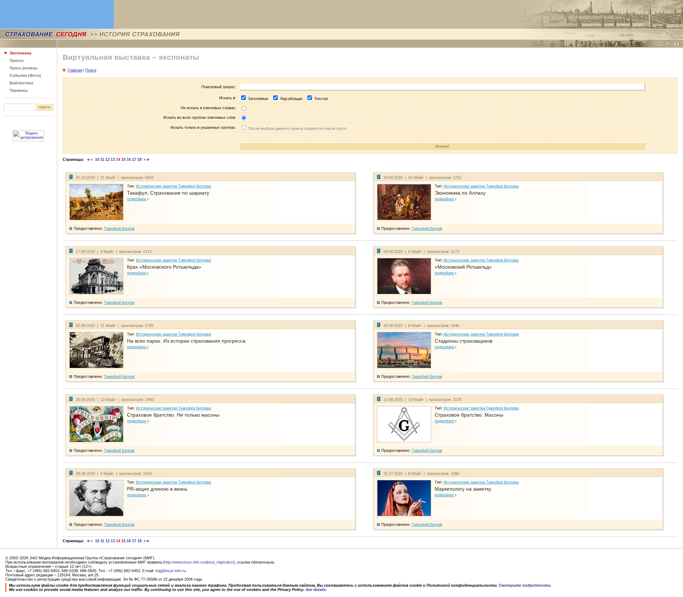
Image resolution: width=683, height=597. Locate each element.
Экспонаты (20, 53)
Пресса (16, 60)
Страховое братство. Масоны (469, 415)
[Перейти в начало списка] (88, 159)
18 (139, 159)
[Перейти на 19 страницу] (144, 159)
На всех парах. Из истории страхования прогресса (186, 341)
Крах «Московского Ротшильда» (164, 267)
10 (97, 159)
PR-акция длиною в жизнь (157, 489)
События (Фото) (25, 75)
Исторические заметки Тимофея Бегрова (173, 186)
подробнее (137, 199)
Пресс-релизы (23, 68)
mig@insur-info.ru (170, 571)
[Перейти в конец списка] (148, 159)
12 (107, 159)
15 (123, 159)
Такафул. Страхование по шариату (168, 193)
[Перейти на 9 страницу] (92, 159)
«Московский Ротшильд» (463, 267)
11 (102, 159)
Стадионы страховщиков (463, 341)
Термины (18, 90)
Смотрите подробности (524, 585)
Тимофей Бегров (119, 228)
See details (316, 589)
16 (129, 159)
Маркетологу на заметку (463, 489)
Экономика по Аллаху (460, 193)
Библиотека (21, 83)
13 (113, 159)
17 (134, 159)
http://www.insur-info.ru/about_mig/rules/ (198, 562)
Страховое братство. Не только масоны (173, 415)
